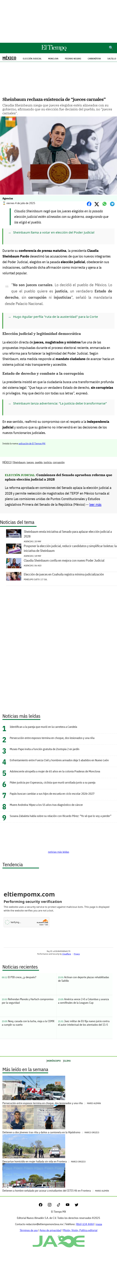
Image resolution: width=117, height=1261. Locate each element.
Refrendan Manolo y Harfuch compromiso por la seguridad (27, 1000)
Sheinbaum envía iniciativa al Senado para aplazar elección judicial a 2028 (68, 534)
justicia (48, 462)
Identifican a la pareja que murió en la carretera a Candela (43, 727)
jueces (30, 462)
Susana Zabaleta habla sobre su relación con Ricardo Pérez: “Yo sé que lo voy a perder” (60, 816)
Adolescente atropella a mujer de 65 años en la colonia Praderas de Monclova (55, 771)
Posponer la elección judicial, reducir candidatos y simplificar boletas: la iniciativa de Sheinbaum (70, 548)
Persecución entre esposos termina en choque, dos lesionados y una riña (52, 738)
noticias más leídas (58, 852)
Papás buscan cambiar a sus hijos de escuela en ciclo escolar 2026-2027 (52, 793)
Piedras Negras (73, 58)
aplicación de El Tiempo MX (32, 443)
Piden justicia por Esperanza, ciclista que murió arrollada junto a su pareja (52, 782)
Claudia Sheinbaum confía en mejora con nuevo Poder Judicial (64, 560)
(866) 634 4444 (85, 1224)
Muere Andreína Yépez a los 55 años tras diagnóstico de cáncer (46, 805)
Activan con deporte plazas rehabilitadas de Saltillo (83, 978)
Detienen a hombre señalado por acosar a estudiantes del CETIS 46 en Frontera (55, 1190)
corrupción (59, 462)
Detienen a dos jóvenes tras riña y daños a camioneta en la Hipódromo (50, 1132)
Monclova (53, 58)
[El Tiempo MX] (54, 50)
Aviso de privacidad (50, 1230)
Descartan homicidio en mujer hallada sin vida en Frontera (44, 1161)
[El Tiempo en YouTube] (70, 1205)
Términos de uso (29, 1230)
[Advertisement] (58, 21)
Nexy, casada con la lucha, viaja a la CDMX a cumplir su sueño (28, 1022)
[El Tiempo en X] (76, 1205)
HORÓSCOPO (54, 1060)
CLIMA (67, 1060)
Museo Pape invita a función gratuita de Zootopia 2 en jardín (44, 749)
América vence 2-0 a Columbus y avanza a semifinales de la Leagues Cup (83, 1000)
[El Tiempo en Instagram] (52, 1205)
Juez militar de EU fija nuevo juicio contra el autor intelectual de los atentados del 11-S (84, 1022)
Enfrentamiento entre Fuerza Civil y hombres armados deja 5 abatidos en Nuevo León (59, 760)
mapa (99, 1224)
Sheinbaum (19, 462)
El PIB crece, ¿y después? (19, 977)
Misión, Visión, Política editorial (80, 1230)
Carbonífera (94, 58)
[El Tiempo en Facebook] (43, 1205)
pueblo (39, 462)
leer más (95, 504)
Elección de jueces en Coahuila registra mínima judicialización (64, 574)
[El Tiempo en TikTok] (61, 1205)
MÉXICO (9, 57)
